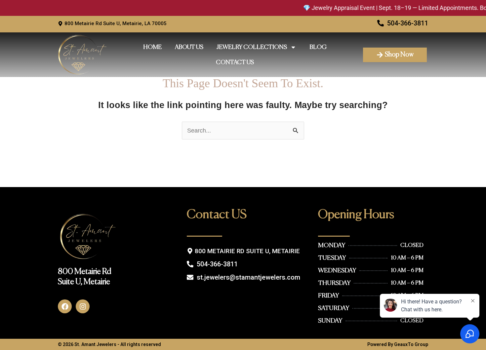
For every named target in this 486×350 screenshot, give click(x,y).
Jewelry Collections (252, 47)
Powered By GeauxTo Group (397, 344)
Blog (318, 47)
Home (152, 47)
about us (189, 47)
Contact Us (235, 62)
